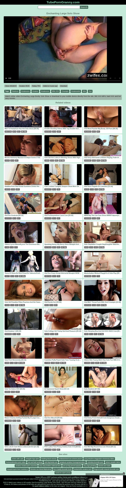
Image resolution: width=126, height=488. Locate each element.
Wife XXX (55, 91)
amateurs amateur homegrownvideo (72, 462)
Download (63, 86)
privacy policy (57, 477)
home (38, 477)
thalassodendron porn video (16, 462)
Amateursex (25, 91)
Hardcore (15, 91)
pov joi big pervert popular (72, 466)
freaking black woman (49, 459)
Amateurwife (75, 91)
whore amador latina (113, 462)
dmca (82, 477)
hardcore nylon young (63, 473)
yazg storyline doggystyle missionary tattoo (99, 459)
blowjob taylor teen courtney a (17, 469)
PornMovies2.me (45, 481)
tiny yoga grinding (90, 466)
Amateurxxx (45, 91)
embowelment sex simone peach (70, 459)
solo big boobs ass (50, 462)
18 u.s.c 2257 (46, 477)
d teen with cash (17, 459)
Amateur (35, 91)
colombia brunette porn (95, 462)
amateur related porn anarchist (26, 466)
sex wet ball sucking (35, 462)
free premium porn (53, 479)
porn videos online (42, 486)
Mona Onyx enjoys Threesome (82, 479)
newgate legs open (32, 459)
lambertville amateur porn (83, 469)
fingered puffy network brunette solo (106, 469)
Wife (84, 91)
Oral (90, 91)
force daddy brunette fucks (62, 469)
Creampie (65, 91)
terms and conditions (71, 477)
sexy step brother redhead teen (50, 466)
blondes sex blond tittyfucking (40, 469)
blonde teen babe (104, 466)
